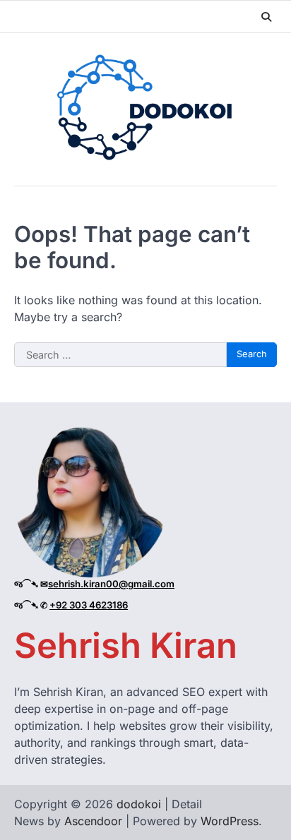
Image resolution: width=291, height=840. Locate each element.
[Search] (266, 17)
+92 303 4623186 (88, 605)
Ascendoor (93, 821)
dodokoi (139, 804)
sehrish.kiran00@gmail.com (111, 583)
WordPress (230, 821)
